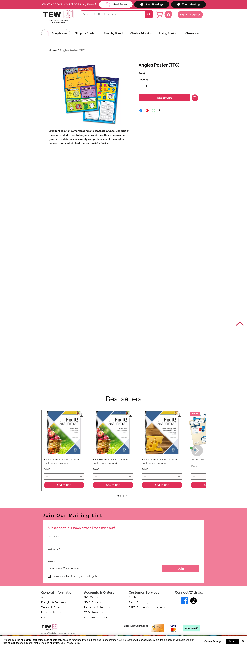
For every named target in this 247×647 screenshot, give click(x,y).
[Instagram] (193, 600)
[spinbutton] (146, 86)
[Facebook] (184, 600)
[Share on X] (160, 111)
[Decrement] (141, 86)
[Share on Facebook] (141, 111)
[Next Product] (197, 450)
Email (51, 561)
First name (54, 535)
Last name (54, 548)
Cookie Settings (212, 641)
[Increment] (151, 86)
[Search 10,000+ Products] (148, 14)
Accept (232, 641)
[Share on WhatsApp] (154, 111)
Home (53, 50)
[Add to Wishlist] (195, 97)
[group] (123, 450)
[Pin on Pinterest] (147, 111)
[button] (164, 14)
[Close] (243, 641)
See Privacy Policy (70, 642)
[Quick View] (64, 432)
